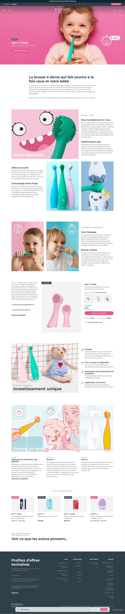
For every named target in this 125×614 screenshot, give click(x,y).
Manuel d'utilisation (18, 315)
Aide (97, 567)
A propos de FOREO (108, 563)
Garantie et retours (62, 570)
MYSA (112, 575)
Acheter (104, 609)
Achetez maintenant (20, 50)
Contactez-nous (63, 563)
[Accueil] (62, 11)
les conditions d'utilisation (28, 587)
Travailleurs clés (109, 592)
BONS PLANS (116, 4)
